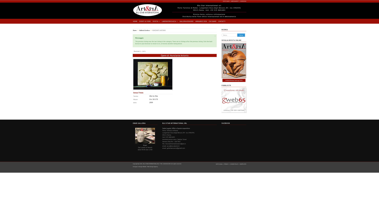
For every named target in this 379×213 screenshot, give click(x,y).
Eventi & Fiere (145, 21)
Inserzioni (243, 1)
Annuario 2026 (201, 21)
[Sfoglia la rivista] (234, 60)
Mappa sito (243, 164)
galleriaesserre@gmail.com (176, 148)
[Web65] (234, 100)
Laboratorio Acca (169, 21)
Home (135, 21)
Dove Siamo (226, 1)
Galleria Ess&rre (186, 21)
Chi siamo (212, 21)
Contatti (221, 21)
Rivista (155, 21)
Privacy (226, 164)
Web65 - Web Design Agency (150, 166)
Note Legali (219, 164)
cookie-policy (234, 164)
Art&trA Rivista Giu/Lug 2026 (234, 80)
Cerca (241, 35)
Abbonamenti (235, 1)
